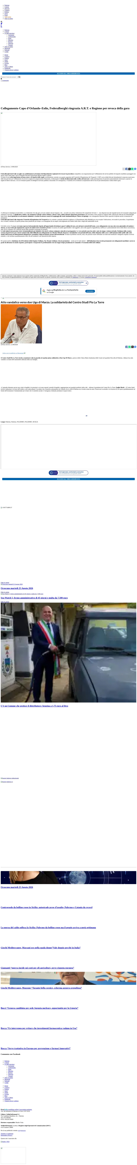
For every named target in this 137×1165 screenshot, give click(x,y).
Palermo (6, 5)
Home (6, 55)
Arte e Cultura (8, 66)
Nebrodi (6, 50)
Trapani (10, 45)
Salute (6, 61)
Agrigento (11, 35)
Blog (5, 65)
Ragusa (10, 41)
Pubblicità (7, 68)
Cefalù (6, 52)
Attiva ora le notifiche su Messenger (13, 353)
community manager (91, 277)
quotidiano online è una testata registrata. (16, 1109)
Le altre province (9, 33)
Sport (6, 13)
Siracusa (6, 8)
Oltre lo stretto (8, 18)
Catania (6, 7)
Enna (9, 38)
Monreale (7, 48)
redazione (75, 277)
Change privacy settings (11, 70)
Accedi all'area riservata (68, 73)
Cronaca (6, 10)
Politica (6, 12)
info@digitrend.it (22, 1130)
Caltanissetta (12, 36)
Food (6, 15)
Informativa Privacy (6, 1135)
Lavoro (6, 63)
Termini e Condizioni (7, 1133)
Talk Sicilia (7, 17)
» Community (5, 80)
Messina (10, 40)
